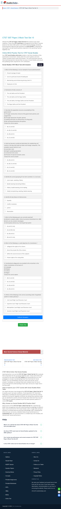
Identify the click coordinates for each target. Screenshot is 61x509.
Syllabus (7, 457)
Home (4, 8)
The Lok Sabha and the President (16, 93)
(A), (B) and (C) (10, 134)
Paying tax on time (12, 84)
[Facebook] (59, 495)
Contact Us (36, 460)
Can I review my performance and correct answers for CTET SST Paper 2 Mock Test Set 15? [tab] (21, 438)
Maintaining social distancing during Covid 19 (19, 80)
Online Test (8, 498)
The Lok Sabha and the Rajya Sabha (16, 97)
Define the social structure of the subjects (18, 254)
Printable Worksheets (10, 483)
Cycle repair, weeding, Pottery (15, 180)
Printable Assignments (11, 479)
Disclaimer (36, 468)
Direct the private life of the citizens (16, 250)
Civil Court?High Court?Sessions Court (17, 300)
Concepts (7, 476)
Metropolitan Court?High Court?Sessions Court (19, 307)
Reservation (10, 211)
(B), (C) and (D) (10, 126)
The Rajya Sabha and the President (16, 104)
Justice (8, 207)
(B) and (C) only (11, 237)
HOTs (6, 487)
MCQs (7, 495)
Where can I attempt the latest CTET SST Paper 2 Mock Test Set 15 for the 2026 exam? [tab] (21, 425)
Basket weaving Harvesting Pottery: (16, 184)
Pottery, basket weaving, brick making (17, 187)
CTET (8, 8)
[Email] (59, 492)
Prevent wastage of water (13, 73)
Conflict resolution (12, 204)
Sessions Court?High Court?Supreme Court (18, 311)
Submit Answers (22, 317)
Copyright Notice (38, 476)
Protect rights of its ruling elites (15, 257)
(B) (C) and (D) (10, 278)
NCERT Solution (9, 464)
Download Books (9, 472)
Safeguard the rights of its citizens (16, 246)
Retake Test (23, 325)
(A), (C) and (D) (10, 137)
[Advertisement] (30, 22)
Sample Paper (9, 460)
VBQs (6, 491)
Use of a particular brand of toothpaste (17, 76)
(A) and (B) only (11, 230)
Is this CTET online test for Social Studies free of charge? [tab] (19, 443)
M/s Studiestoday (17, 506)
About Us (36, 457)
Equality (9, 200)
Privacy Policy (37, 472)
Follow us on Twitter (39, 464)
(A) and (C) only (11, 226)
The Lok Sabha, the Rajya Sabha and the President (20, 100)
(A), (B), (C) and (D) (11, 130)
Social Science (14, 8)
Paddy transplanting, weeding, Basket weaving (19, 191)
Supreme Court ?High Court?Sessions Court (18, 303)
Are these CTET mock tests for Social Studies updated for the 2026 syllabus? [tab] (20, 431)
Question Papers (9, 468)
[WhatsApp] (59, 489)
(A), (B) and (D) (10, 285)
